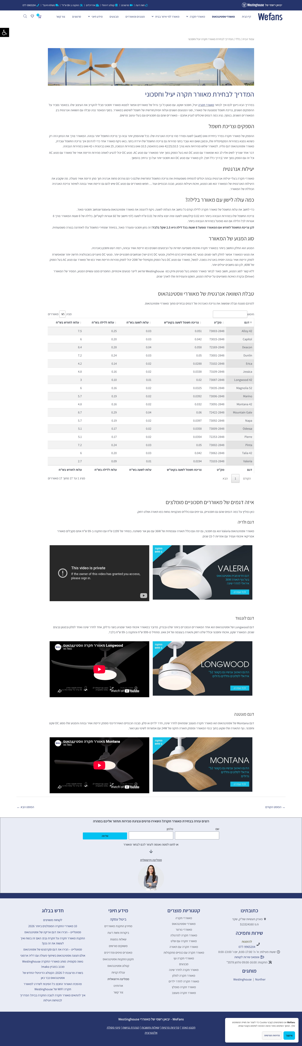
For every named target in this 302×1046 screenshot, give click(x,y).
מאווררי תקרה (183, 918)
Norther (260, 979)
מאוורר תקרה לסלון (183, 975)
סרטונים (76, 16)
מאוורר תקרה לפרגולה (183, 935)
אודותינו (118, 986)
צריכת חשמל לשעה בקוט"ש (181, 322)
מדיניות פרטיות (170, 1027)
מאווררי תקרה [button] (197, 16)
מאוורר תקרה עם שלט (184, 941)
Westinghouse (242, 979)
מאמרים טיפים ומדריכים (118, 952)
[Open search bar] (25, 16)
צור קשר (60, 16)
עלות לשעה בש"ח (138, 322)
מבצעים (114, 16)
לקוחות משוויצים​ (52, 920)
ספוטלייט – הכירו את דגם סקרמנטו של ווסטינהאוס (52, 949)
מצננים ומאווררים (135, 16)
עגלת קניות (118, 972)
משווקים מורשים (118, 946)
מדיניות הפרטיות (272, 1035)
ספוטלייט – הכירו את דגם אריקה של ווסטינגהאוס (52, 932)
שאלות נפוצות (118, 939)
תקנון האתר (188, 1027)
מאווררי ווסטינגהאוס (223, 16)
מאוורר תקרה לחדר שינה (184, 970)
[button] (4, 32)
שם (217, 829)
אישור (289, 1035)
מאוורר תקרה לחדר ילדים (184, 981)
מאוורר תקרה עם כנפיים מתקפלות (184, 952)
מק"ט (218, 322)
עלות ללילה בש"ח (103, 322)
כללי (237, 39)
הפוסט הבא (25, 807)
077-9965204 (247, 947)
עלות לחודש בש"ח (67, 322)
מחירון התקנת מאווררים (118, 926)
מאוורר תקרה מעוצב (184, 993)
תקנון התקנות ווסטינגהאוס (118, 959)
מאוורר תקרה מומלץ (184, 987)
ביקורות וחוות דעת (118, 933)
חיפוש (250, 314)
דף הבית (246, 16)
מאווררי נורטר (184, 929)
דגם (246, 322)
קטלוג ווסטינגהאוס (118, 966)
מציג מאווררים (60, 314)
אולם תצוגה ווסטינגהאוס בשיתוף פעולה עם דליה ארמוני (52, 955)
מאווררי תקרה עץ (184, 958)
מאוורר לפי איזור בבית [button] (167, 16)
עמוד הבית (248, 39)
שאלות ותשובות (150, 1027)
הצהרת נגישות (130, 1027)
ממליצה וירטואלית (118, 979)
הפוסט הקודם (275, 807)
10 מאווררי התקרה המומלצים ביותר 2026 (52, 926)
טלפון (170, 829)
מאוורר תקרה (206, 105)
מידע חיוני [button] (97, 16)
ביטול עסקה (118, 919)
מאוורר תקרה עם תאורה (184, 947)
